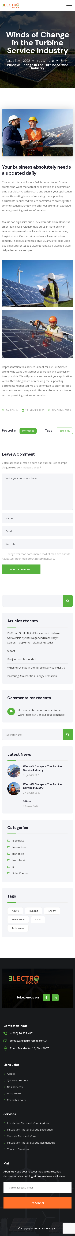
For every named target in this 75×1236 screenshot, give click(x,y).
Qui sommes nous (18, 1080)
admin (14, 410)
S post (11, 651)
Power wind (18, 919)
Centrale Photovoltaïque (21, 1136)
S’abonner (37, 1203)
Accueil (11, 1073)
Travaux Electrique (18, 1149)
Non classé (18, 860)
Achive (15, 910)
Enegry (52, 910)
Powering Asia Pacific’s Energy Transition (32, 676)
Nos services (15, 1087)
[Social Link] (46, 997)
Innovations (28, 430)
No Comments (61, 410)
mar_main (18, 853)
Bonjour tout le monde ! (21, 659)
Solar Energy (20, 873)
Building (33, 910)
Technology (64, 430)
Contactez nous (16, 1100)
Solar (38, 919)
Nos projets (14, 1093)
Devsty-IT (50, 1228)
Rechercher (68, 601)
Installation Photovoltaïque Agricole (28, 1123)
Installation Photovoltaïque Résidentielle (31, 1142)
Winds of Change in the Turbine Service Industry (36, 667)
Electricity (18, 840)
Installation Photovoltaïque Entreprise (30, 1129)
